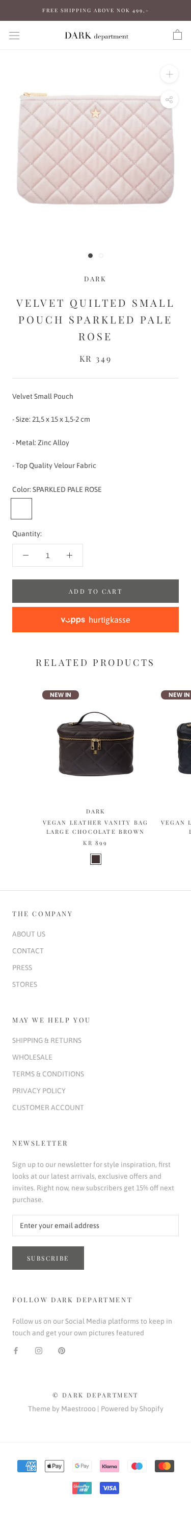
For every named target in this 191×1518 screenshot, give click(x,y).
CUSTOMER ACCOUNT (48, 1107)
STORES (24, 984)
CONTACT (28, 951)
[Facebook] (15, 1350)
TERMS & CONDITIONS (48, 1074)
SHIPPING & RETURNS (46, 1040)
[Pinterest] (61, 1350)
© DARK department (95, 1395)
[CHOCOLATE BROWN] (96, 859)
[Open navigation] (14, 35)
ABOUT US (28, 934)
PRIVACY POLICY (39, 1091)
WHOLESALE (32, 1057)
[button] (95, 619)
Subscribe (48, 1258)
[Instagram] (38, 1350)
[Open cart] (177, 35)
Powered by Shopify (132, 1409)
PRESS (22, 968)
